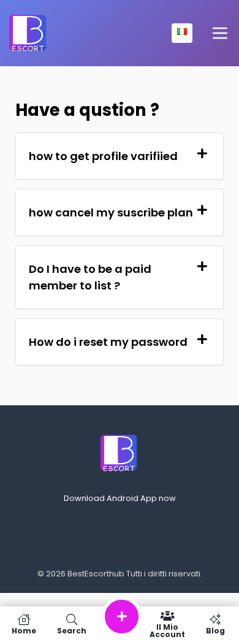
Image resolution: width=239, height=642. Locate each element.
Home (24, 630)
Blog (215, 630)
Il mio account (167, 630)
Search (71, 630)
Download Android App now (120, 498)
